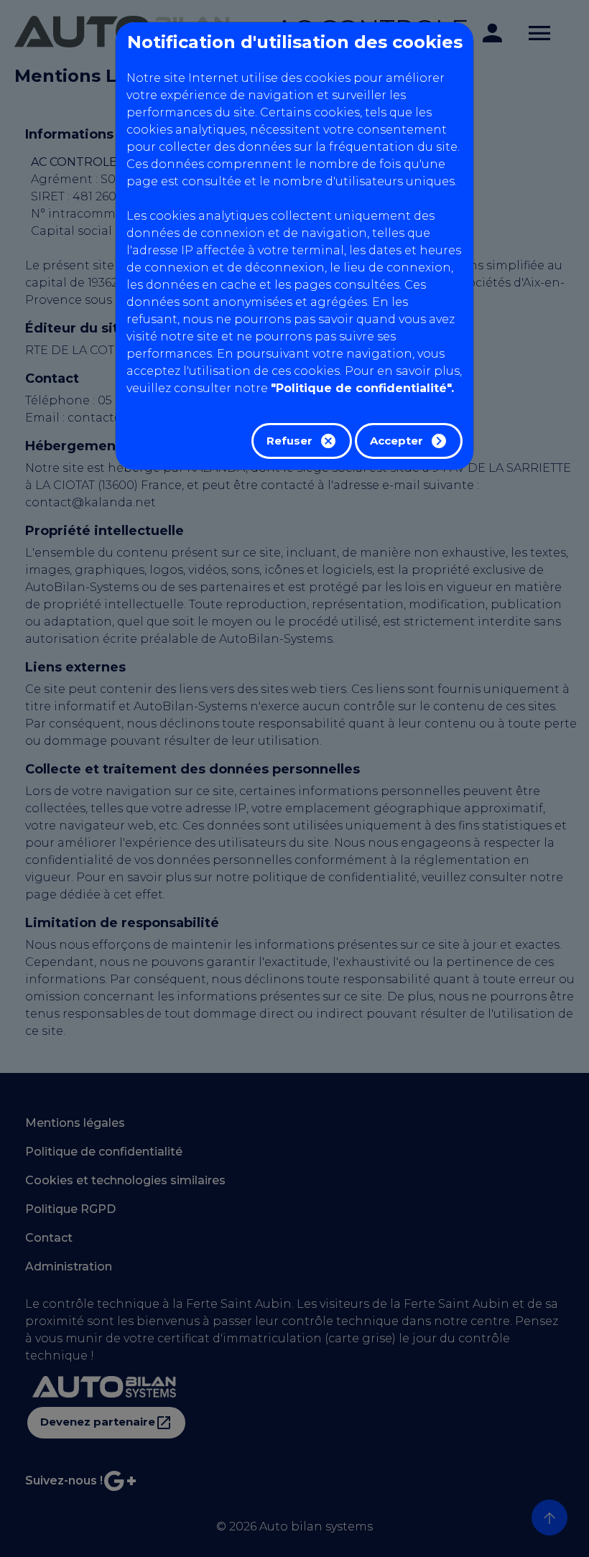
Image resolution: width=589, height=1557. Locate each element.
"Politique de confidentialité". (362, 388)
